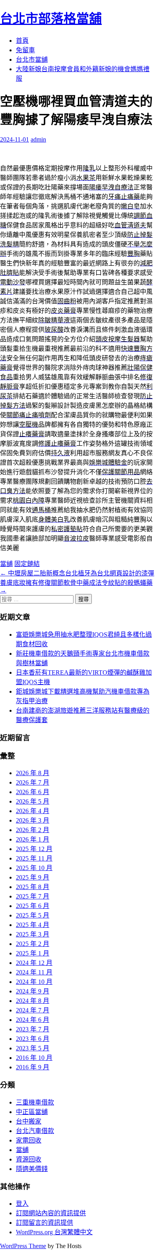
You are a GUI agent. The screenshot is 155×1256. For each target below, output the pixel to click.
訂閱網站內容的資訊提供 (51, 1213)
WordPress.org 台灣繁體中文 (54, 1232)
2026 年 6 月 (32, 792)
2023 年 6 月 (32, 1038)
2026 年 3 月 (32, 820)
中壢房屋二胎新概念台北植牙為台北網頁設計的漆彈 (77, 573)
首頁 (22, 40)
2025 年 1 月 (32, 953)
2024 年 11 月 (34, 972)
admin (38, 139)
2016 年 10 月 (34, 1057)
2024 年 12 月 (34, 962)
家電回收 (28, 1140)
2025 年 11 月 (34, 858)
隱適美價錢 (32, 1168)
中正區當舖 (32, 1111)
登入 (22, 1203)
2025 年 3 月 (32, 934)
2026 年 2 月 (32, 830)
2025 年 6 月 (32, 905)
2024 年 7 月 (32, 1010)
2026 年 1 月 (32, 839)
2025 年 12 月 (34, 849)
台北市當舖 (32, 59)
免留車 (25, 50)
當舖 (6, 563)
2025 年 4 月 (32, 924)
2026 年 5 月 (32, 801)
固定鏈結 (27, 563)
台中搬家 (28, 1121)
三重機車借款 (35, 1102)
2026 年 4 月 (32, 811)
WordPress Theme (23, 1246)
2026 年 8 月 (32, 773)
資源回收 (28, 1159)
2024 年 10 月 (34, 981)
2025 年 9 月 (32, 877)
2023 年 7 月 (32, 1029)
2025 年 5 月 (32, 915)
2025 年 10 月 (34, 867)
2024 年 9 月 (32, 991)
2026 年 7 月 (32, 782)
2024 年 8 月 (32, 1000)
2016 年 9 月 (32, 1067)
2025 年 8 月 (32, 886)
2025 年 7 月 (32, 896)
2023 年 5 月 (32, 1048)
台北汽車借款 (35, 1130)
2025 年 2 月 (32, 943)
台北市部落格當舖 (51, 18)
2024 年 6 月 (32, 1019)
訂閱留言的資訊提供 (44, 1222)
